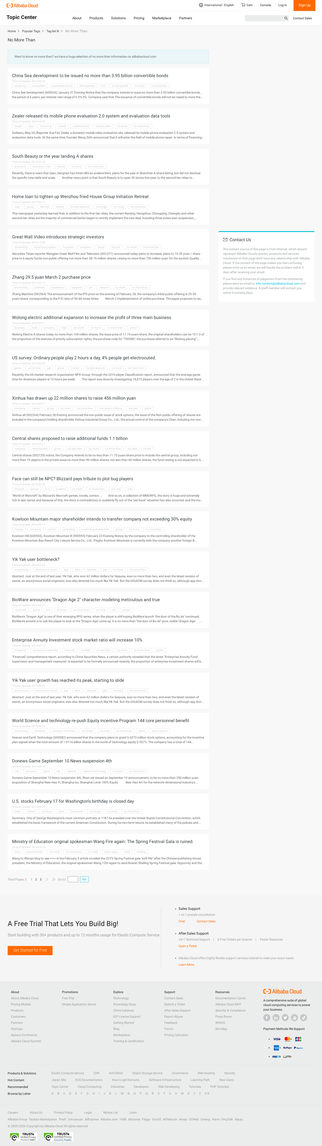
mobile (62, 126)
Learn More (186, 964)
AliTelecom (170, 1119)
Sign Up (305, 5)
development (87, 85)
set (114, 609)
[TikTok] (303, 1017)
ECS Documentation (89, 1080)
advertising (21, 247)
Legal (88, 1112)
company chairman (63, 730)
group (30, 206)
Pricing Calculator (176, 1035)
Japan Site (58, 1080)
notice (147, 448)
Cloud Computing (89, 1086)
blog (17, 851)
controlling (68, 529)
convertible (38, 85)
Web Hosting (206, 1073)
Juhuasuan (75, 1119)
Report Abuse (173, 1016)
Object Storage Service (147, 1073)
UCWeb (194, 1119)
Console (265, 5)
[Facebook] (266, 1017)
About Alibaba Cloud (25, 998)
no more (139, 85)
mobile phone (81, 126)
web (129, 489)
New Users (226, 1080)
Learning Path (200, 1080)
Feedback (170, 1022)
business (68, 247)
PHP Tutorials (219, 1086)
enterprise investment (45, 650)
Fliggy (146, 1119)
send (127, 851)
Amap (183, 1119)
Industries (117, 1086)
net (58, 771)
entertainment (34, 851)
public (148, 408)
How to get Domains (126, 1080)
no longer (101, 206)
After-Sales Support (177, 1010)
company (20, 85)
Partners (185, 18)
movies (115, 247)
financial (70, 650)
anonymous (21, 569)
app (66, 569)
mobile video (103, 126)
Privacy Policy (63, 1112)
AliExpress (92, 1119)
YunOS (156, 1119)
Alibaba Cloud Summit (26, 1041)
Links (133, 1112)
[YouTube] (294, 1017)
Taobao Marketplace (43, 1119)
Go (84, 879)
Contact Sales (302, 18)
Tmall (62, 1119)
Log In (282, 5)
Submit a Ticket (174, 1004)
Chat (182, 921)
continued (20, 609)
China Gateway (123, 1010)
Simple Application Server (79, 1004)
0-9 (207, 1093)
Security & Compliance (230, 1010)
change (18, 529)
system (126, 609)
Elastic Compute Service (67, 1073)
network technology (94, 771)
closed (31, 811)
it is (103, 85)
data (31, 126)
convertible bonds (62, 85)
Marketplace (161, 18)
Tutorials (195, 1086)
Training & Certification (128, 1041)
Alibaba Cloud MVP (228, 1004)
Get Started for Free (30, 950)
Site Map (221, 1029)
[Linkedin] (276, 1017)
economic (20, 166)
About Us (36, 1112)
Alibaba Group (17, 1119)
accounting (21, 287)
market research (80, 206)
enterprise (20, 650)
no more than (159, 85)
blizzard (19, 489)
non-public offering (111, 408)
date (61, 811)
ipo (91, 287)
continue (47, 811)
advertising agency (45, 247)
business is (58, 287)
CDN (96, 1073)
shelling (141, 851)
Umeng (205, 1119)
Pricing (139, 18)
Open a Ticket (188, 946)
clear (17, 206)
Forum (168, 1029)
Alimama (134, 1119)
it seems (61, 489)
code (34, 327)
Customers (18, 1016)
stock (142, 730)
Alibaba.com (109, 1119)
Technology (121, 998)
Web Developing (169, 1086)
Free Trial (68, 998)
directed (91, 569)
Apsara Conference (24, 1035)
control (36, 408)
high (64, 327)
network (104, 287)
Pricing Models (21, 1004)
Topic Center (59, 1086)
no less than (75, 448)
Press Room (223, 1016)
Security (229, 1073)
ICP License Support (127, 1016)
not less (133, 408)
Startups (17, 1029)
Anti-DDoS (116, 1073)
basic (17, 811)
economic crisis (42, 166)
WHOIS (220, 1022)
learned (44, 206)
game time (34, 368)
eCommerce (180, 1073)
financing (45, 126)
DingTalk (227, 1119)
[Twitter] (285, 1017)
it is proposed (120, 85)
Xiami (215, 1119)
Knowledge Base (124, 1004)
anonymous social (46, 569)
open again (111, 851)
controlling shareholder (95, 529)
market (60, 206)
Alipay (239, 1119)
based (18, 126)
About (76, 18)
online (133, 327)
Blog (116, 1029)
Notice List (110, 1112)
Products (96, 18)
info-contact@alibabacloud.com (278, 283)
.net (16, 771)
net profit (78, 327)
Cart (250, 5)
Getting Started (123, 1022)
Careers (13, 1112)
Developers (141, 1086)
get (49, 368)
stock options (160, 730)
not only (116, 489)
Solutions (118, 18)
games (34, 489)
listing (61, 166)
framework (76, 811)
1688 (122, 1119)
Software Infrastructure (165, 1080)
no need (93, 851)
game (17, 368)
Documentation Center (230, 998)
